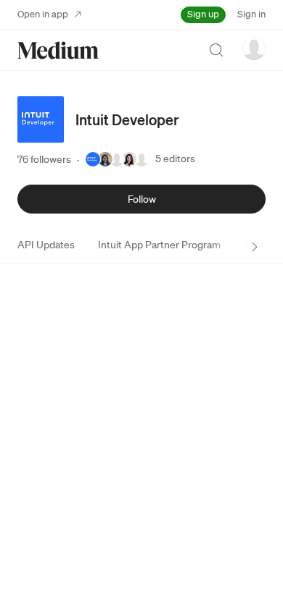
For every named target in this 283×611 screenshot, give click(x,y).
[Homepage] (58, 50)
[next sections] (254, 246)
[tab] (46, 244)
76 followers (44, 159)
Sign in (251, 14)
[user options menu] (254, 48)
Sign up (203, 14)
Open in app (42, 14)
